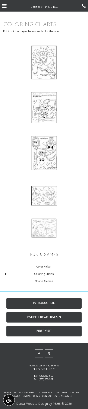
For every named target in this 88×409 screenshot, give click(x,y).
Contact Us (49, 395)
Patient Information (26, 392)
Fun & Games (44, 255)
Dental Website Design (32, 404)
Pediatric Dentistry (54, 392)
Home (7, 392)
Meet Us (74, 392)
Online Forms (31, 395)
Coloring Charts (44, 274)
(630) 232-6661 (46, 375)
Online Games (44, 281)
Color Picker (44, 266)
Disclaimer (65, 395)
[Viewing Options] (9, 400)
